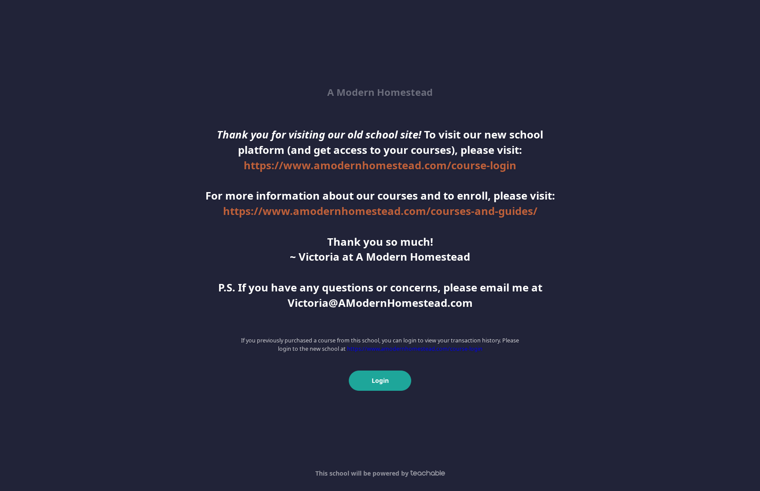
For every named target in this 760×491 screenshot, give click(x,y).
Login (380, 380)
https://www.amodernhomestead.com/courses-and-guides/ (380, 211)
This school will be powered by (362, 473)
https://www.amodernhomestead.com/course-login (380, 165)
